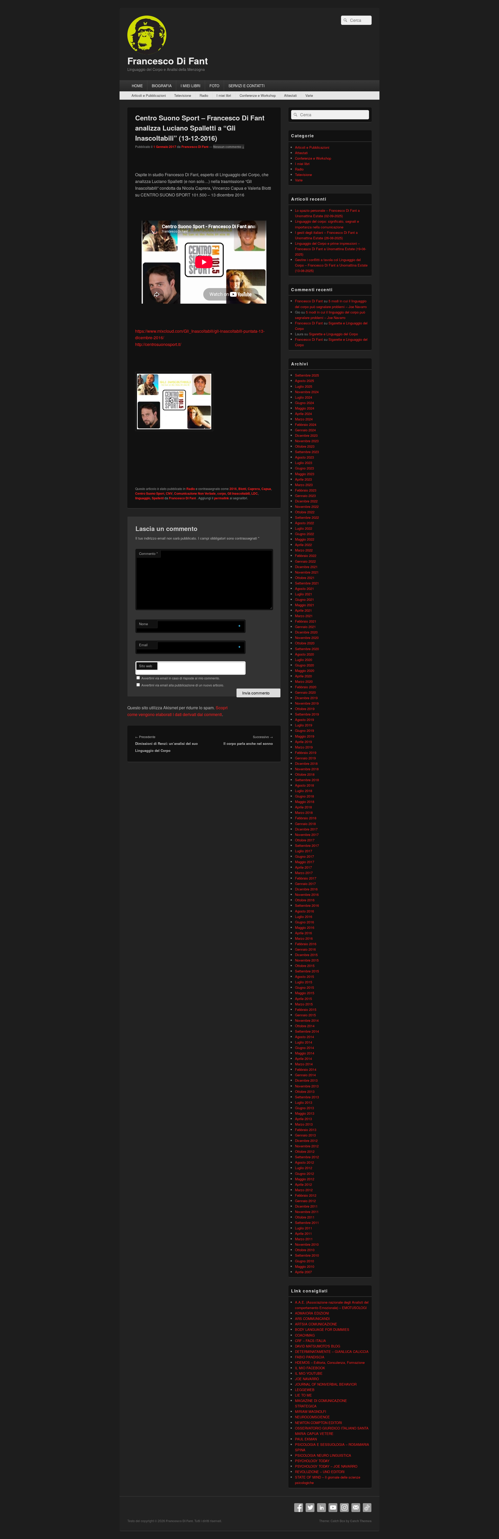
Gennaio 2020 (305, 692)
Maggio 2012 (304, 1178)
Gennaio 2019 (305, 757)
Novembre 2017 (307, 834)
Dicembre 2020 (306, 632)
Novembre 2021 (307, 572)
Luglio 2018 (303, 790)
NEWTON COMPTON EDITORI (318, 1422)
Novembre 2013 (307, 1086)
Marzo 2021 (304, 615)
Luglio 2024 (303, 397)
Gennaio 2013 (305, 1135)
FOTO (214, 85)
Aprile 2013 (303, 1118)
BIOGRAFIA (162, 85)
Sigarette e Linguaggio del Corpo (333, 333)
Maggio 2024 (304, 408)
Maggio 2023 (304, 473)
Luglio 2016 (303, 916)
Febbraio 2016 (305, 943)
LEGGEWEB (304, 1389)
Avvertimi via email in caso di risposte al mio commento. (180, 678)
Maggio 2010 (304, 1266)
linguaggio (142, 498)
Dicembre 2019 (306, 697)
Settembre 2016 (307, 905)
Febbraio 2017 (305, 878)
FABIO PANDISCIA (309, 1356)
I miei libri (223, 95)
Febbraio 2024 (305, 424)
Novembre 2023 (307, 440)
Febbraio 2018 (305, 817)
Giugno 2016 (304, 922)
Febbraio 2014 (305, 1069)
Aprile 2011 (303, 1233)
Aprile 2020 (303, 675)
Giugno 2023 (304, 468)
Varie (309, 95)
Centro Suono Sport (149, 493)
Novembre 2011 (307, 1211)
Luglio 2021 (303, 593)
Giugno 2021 (304, 599)
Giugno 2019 (304, 730)
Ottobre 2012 (304, 1151)
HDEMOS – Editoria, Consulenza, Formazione (330, 1362)
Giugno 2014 (304, 1047)
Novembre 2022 (307, 506)
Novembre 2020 (307, 637)
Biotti (242, 488)
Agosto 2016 (304, 911)
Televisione (182, 95)
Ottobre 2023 (304, 446)
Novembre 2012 (307, 1145)
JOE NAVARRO (307, 1378)
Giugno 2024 (304, 402)
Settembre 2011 (307, 1222)
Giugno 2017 (304, 856)
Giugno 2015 (304, 987)
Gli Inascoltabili (238, 493)
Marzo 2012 (304, 1189)
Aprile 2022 (303, 544)
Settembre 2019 (307, 714)
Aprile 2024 (303, 413)
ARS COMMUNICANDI (312, 1318)
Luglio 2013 (303, 1102)
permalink (221, 498)
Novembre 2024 (307, 391)
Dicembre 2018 (306, 763)
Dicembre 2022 (306, 501)
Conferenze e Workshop (258, 95)
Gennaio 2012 (305, 1200)
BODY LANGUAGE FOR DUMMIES (322, 1329)
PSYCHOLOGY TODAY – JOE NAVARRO (326, 1466)
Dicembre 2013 (306, 1080)
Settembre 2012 (307, 1156)
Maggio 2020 (304, 670)
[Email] (355, 1507)
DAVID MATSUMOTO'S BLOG (317, 1346)
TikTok (367, 1507)
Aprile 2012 (303, 1184)
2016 (233, 488)
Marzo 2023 (304, 484)
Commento (148, 553)
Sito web (145, 665)
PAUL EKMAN (306, 1438)
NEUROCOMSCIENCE (312, 1416)
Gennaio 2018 (305, 823)
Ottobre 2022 (304, 511)
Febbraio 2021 (305, 621)
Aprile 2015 (303, 998)
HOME (137, 85)
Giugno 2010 (304, 1260)
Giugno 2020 (304, 665)
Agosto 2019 (304, 719)
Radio (204, 95)
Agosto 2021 (304, 588)
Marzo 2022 (304, 550)
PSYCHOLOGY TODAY (312, 1460)
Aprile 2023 (303, 479)
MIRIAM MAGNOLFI (310, 1411)
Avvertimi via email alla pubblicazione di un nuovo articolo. (182, 685)
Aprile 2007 (303, 1271)
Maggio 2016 (304, 927)
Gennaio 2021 (305, 626)
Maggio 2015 (304, 992)
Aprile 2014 (303, 1058)
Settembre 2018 (307, 779)
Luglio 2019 (303, 725)
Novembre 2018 (307, 768)
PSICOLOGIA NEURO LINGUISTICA (323, 1455)
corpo (221, 493)
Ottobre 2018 (304, 774)
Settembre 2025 (307, 375)
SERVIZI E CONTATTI (246, 85)
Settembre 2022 (307, 517)
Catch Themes (361, 1520)
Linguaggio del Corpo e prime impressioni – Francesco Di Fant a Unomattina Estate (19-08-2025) (330, 249)
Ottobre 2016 (304, 899)
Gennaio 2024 (305, 429)
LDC (254, 493)
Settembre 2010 (307, 1255)
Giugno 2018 (304, 796)
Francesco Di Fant (167, 60)
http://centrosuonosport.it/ (158, 344)
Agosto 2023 (304, 457)
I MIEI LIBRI (190, 85)
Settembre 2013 (307, 1096)
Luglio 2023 (303, 462)
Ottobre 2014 (304, 1025)
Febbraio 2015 (305, 1009)
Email (143, 644)
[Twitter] (310, 1507)
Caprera (254, 488)
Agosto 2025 (304, 380)
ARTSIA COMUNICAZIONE (316, 1324)
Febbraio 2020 (305, 686)
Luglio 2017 (303, 850)
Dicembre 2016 (306, 889)
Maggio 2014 (304, 1053)
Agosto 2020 (304, 654)
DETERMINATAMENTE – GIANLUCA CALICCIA (332, 1351)
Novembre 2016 (307, 894)
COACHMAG (305, 1335)
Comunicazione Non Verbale (195, 493)
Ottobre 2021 (304, 577)
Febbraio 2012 (305, 1195)
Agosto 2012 (304, 1162)
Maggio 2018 (304, 801)
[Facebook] (298, 1507)
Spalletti (158, 498)
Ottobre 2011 (304, 1217)
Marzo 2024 (304, 419)
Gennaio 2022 (305, 561)
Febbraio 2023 (305, 490)
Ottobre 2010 (304, 1249)
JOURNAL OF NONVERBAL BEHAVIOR (326, 1384)
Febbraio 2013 (305, 1129)
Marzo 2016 (304, 938)
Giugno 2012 (304, 1173)
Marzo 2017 (304, 872)
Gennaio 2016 (305, 949)
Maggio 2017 (304, 861)
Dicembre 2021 (306, 566)
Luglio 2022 (303, 528)
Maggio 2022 (304, 539)
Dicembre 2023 (306, 435)
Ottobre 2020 (304, 643)
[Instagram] (344, 1507)
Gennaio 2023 (305, 495)
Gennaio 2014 (305, 1074)
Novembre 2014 (307, 1020)
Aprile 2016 (303, 932)
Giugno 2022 (304, 533)
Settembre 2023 (307, 451)
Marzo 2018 (304, 812)
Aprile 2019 (303, 741)
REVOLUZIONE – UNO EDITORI (320, 1471)
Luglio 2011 (303, 1227)
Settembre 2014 (307, 1031)
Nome (143, 623)
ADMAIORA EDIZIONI (312, 1313)
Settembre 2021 (307, 583)
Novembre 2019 (307, 703)
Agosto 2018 (304, 785)
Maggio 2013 (304, 1113)
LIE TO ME (303, 1395)
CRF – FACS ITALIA (310, 1340)
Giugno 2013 (304, 1107)
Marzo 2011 (304, 1238)
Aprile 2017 (303, 867)
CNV (169, 493)
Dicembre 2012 (306, 1140)
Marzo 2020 (304, 681)
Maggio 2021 (304, 604)
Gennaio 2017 (305, 883)
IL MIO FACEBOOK (310, 1367)
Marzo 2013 (304, 1124)
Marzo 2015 (304, 1004)
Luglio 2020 (303, 659)
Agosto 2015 (304, 976)
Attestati (290, 95)
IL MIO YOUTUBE (309, 1373)
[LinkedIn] (321, 1507)
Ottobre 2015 (304, 965)
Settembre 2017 (307, 845)
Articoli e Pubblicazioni (149, 95)
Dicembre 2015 (306, 954)
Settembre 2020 (307, 648)
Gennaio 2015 (305, 1014)
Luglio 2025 (303, 386)
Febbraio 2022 (305, 555)
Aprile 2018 (303, 807)
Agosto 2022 (304, 522)
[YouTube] (333, 1507)
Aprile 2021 (303, 610)
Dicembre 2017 (306, 829)
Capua (266, 488)
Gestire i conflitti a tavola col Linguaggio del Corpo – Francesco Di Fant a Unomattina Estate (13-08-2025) (331, 265)
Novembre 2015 (307, 960)
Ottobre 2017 (304, 839)
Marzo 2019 (304, 747)
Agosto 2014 (304, 1036)
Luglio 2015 (303, 981)
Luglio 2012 (303, 1167)
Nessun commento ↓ (228, 146)
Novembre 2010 (307, 1244)
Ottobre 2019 (304, 708)
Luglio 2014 (303, 1042)
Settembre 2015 (307, 971)
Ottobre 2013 (304, 1091)
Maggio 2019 (304, 736)
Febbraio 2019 (305, 752)
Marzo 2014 (304, 1063)
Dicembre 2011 (306, 1206)
